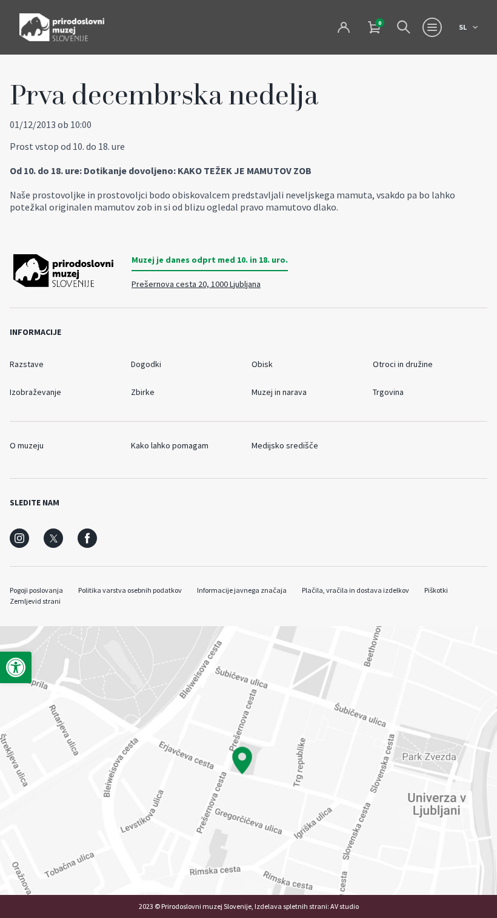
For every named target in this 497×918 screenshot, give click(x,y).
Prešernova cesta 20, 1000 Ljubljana (196, 283)
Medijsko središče (285, 445)
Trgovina (388, 391)
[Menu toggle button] (432, 27)
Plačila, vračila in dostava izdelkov (355, 590)
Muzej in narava (279, 391)
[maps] (248, 760)
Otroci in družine (403, 364)
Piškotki (436, 590)
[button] (16, 667)
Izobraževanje (35, 391)
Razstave (27, 364)
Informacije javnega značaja (242, 590)
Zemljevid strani (35, 601)
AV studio (344, 906)
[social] (19, 538)
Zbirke (143, 391)
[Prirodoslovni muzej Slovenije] (61, 27)
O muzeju (27, 445)
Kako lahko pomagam (169, 445)
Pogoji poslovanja (36, 590)
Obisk (262, 364)
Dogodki (146, 364)
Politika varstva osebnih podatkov (130, 590)
